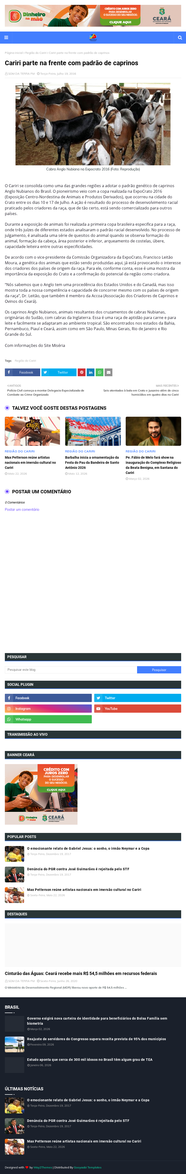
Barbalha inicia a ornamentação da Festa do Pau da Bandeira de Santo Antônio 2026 (92, 462)
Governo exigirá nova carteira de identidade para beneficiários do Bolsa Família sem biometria (97, 1020)
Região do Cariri (35, 53)
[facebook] (48, 698)
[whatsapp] (48, 719)
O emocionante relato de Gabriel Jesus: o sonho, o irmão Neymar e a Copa (88, 848)
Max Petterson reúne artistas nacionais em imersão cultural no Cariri (30, 462)
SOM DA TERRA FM (21, 73)
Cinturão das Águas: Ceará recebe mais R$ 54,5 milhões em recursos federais (81, 973)
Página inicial (14, 53)
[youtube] (137, 708)
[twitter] (137, 698)
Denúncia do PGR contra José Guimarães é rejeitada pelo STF (78, 869)
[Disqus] (93, 584)
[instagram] (48, 708)
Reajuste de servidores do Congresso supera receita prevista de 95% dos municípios (96, 1039)
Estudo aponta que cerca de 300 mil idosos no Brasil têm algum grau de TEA (90, 1060)
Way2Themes (42, 1167)
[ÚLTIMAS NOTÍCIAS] (93, 945)
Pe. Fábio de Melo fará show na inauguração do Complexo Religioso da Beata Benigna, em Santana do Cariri (153, 465)
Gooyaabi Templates (87, 1167)
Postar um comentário (22, 509)
